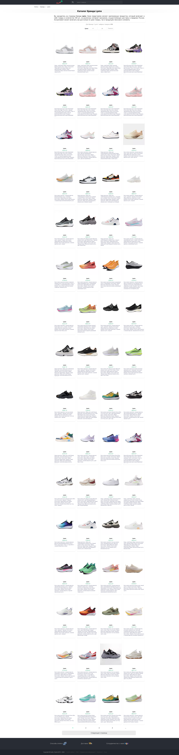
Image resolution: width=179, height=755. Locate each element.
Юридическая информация (87, 752)
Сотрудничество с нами (115, 743)
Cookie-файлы (70, 752)
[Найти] (72, 2)
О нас (105, 752)
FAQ (77, 752)
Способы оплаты (56, 743)
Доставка (84, 743)
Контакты (99, 752)
